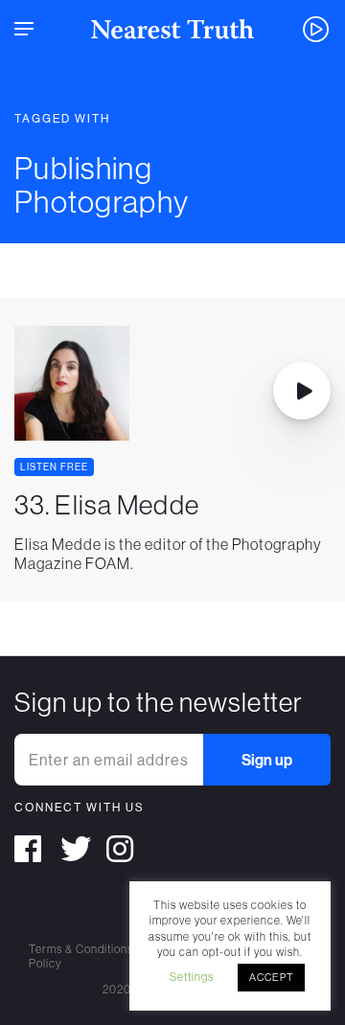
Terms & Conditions (81, 949)
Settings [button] (192, 976)
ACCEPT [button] (271, 977)
